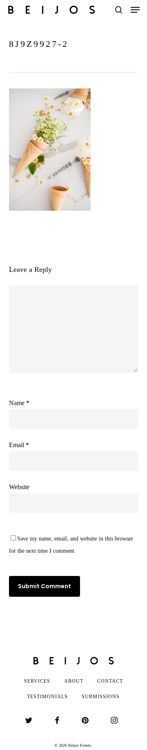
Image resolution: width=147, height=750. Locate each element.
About (73, 681)
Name (19, 402)
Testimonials (47, 696)
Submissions (101, 696)
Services (37, 681)
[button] (135, 10)
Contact (110, 681)
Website (19, 486)
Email (19, 444)
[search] (119, 10)
